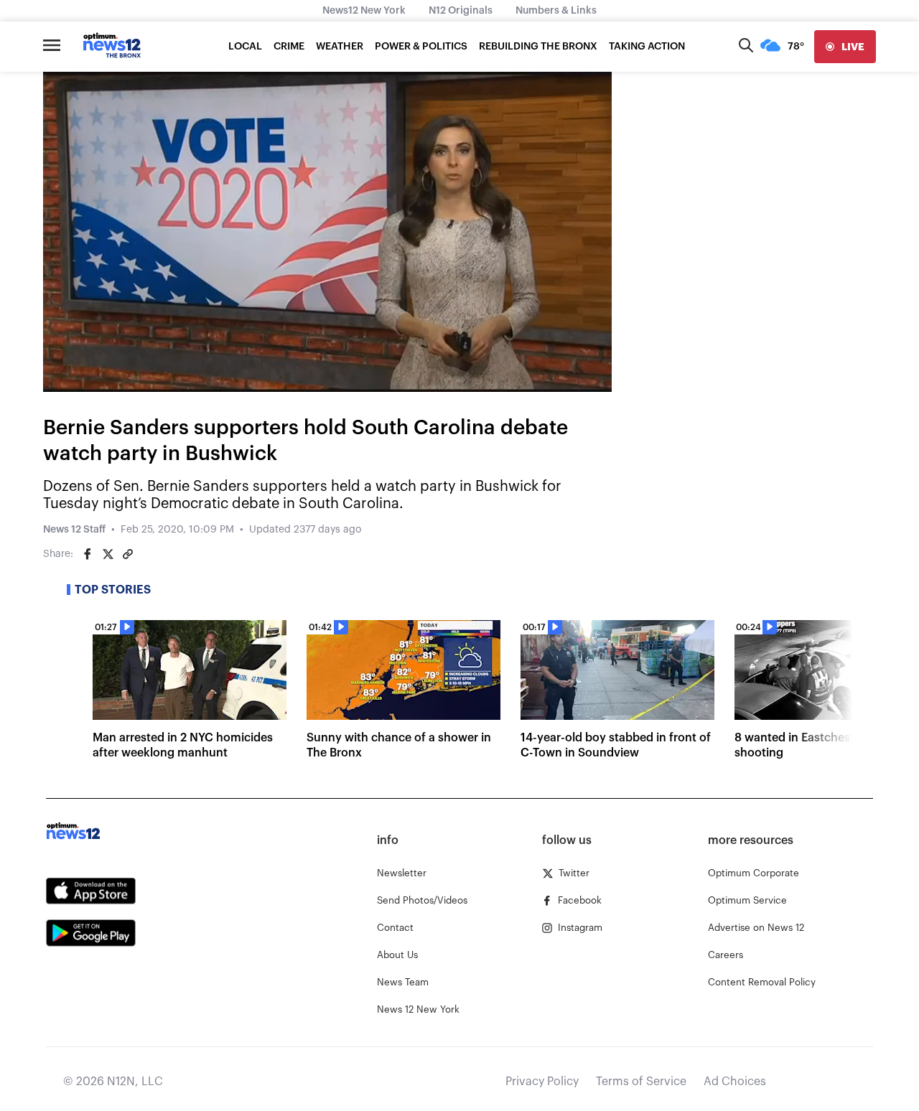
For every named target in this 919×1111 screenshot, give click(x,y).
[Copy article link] (128, 554)
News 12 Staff (74, 530)
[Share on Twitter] (107, 554)
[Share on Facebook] (87, 554)
